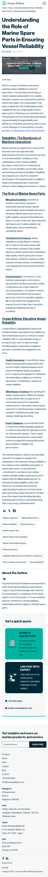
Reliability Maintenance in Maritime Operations (22, 556)
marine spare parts (11, 530)
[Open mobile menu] (44, 3)
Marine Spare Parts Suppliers (15, 537)
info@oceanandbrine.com (20, 708)
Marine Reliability (10, 524)
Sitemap (5, 868)
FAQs (4, 762)
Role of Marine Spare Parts (14, 562)
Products (6, 754)
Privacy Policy (7, 863)
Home (4, 8)
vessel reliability (37, 562)
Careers (5, 766)
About (4, 758)
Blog (11, 8)
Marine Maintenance (30, 518)
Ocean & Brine (9, 329)
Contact (5, 774)
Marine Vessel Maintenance (14, 543)
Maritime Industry (10, 549)
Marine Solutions (27, 524)
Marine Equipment (10, 518)
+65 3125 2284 (15, 701)
